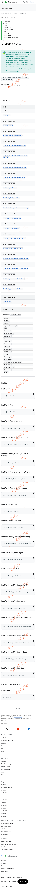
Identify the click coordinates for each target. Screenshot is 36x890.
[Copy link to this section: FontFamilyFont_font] (19, 504)
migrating (9, 65)
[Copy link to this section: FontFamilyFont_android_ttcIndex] (28, 488)
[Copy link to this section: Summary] (12, 101)
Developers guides (6, 826)
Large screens (5, 782)
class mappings (14, 71)
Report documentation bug (8, 844)
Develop (15, 13)
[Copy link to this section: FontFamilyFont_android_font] (25, 421)
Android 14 (4, 808)
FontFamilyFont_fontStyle (11, 198)
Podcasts (3, 754)
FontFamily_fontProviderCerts (13, 248)
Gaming (3, 761)
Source (3, 746)
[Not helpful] (14, 17)
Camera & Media (5, 769)
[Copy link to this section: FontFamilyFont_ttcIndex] (22, 569)
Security (3, 743)
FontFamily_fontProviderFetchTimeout (15, 268)
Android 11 (4, 816)
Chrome (3, 863)
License (9, 877)
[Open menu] (2, 2)
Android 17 (4, 800)
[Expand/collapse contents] (11, 21)
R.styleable (7, 301)
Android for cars (5, 790)
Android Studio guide (7, 823)
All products (4, 871)
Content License (18, 717)
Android (3, 737)
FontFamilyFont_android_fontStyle (14, 145)
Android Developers (6, 13)
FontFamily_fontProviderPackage (13, 279)
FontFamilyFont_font (9, 188)
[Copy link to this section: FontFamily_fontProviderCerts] (26, 601)
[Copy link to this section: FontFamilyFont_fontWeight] (24, 553)
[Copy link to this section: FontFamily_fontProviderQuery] (27, 668)
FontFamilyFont (8, 125)
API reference (7, 8)
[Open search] (24, 2)
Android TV (4, 793)
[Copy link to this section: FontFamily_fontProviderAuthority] (29, 585)
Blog (2, 751)
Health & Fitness (5, 766)
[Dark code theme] (34, 394)
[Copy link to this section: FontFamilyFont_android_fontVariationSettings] (9, 456)
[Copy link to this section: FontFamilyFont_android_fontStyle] (29, 437)
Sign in (32, 2)
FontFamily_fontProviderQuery (13, 289)
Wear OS (3, 784)
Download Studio (5, 831)
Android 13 (4, 811)
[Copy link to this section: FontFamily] (11, 389)
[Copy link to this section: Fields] (8, 383)
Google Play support (6, 847)
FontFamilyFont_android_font (12, 135)
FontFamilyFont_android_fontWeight (14, 167)
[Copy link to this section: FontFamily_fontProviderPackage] (28, 652)
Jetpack (23, 58)
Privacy (3, 772)
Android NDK (4, 834)
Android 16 (4, 802)
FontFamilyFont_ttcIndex (11, 228)
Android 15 (4, 805)
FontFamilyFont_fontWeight (12, 218)
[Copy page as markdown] (25, 44)
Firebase (3, 866)
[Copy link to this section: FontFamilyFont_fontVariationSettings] (32, 537)
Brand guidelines (17, 877)
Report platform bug (6, 841)
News (2, 748)
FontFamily (6, 115)
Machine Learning (6, 764)
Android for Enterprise (7, 740)
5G (2, 775)
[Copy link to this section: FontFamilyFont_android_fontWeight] (31, 472)
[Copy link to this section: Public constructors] (22, 685)
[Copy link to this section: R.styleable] (11, 691)
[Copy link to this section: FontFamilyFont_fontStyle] (22, 521)
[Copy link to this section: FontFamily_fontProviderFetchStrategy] (3, 620)
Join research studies (6, 849)
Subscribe (23, 881)
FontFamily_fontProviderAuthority (14, 238)
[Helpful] (12, 17)
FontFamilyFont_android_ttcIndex (14, 177)
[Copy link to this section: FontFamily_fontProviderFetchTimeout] (33, 636)
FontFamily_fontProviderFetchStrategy (15, 258)
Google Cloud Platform (7, 868)
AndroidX (8, 58)
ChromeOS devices (6, 787)
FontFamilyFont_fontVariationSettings (15, 208)
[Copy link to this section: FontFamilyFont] (15, 405)
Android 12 (4, 813)
